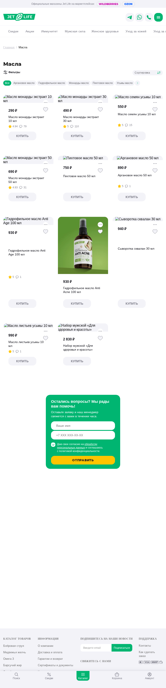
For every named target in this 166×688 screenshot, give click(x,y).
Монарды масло (79, 83)
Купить (22, 136)
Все (7, 83)
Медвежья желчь (14, 652)
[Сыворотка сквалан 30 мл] (137, 219)
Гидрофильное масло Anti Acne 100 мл (81, 290)
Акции (30, 31)
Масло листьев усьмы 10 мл (26, 344)
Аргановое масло (24, 83)
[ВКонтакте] (82, 668)
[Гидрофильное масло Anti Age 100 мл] (28, 221)
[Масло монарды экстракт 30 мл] (83, 99)
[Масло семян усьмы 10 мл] (138, 97)
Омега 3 (8, 658)
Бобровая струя (13, 645)
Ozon (128, 4)
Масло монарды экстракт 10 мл (26, 119)
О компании (45, 645)
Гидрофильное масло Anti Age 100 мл (26, 252)
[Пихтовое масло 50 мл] (83, 158)
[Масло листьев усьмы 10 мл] (28, 325)
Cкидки (13, 31)
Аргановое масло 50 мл (135, 175)
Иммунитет (49, 31)
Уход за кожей (136, 31)
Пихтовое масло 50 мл (79, 176)
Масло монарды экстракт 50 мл (26, 180)
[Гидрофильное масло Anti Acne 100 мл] (83, 245)
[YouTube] (97, 668)
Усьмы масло (125, 83)
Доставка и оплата (50, 652)
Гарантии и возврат (50, 658)
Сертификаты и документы (55, 665)
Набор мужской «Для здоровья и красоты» (78, 347)
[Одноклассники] (90, 668)
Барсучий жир (12, 665)
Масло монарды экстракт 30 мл (81, 119)
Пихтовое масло (103, 83)
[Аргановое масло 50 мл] (137, 158)
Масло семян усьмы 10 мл (137, 114)
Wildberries (108, 4)
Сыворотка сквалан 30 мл (136, 248)
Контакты (145, 645)
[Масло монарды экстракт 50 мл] (28, 160)
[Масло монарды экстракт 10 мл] (28, 99)
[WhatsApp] (111, 668)
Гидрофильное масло (51, 83)
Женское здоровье (105, 31)
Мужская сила (75, 31)
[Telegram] (104, 668)
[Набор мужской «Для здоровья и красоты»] (83, 327)
